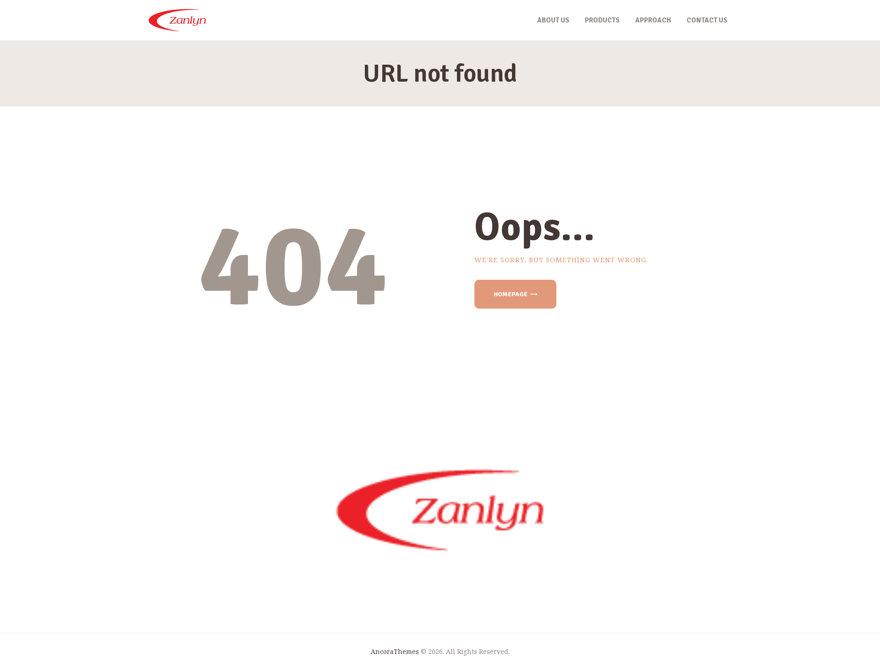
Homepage (511, 294)
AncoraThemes (395, 651)
